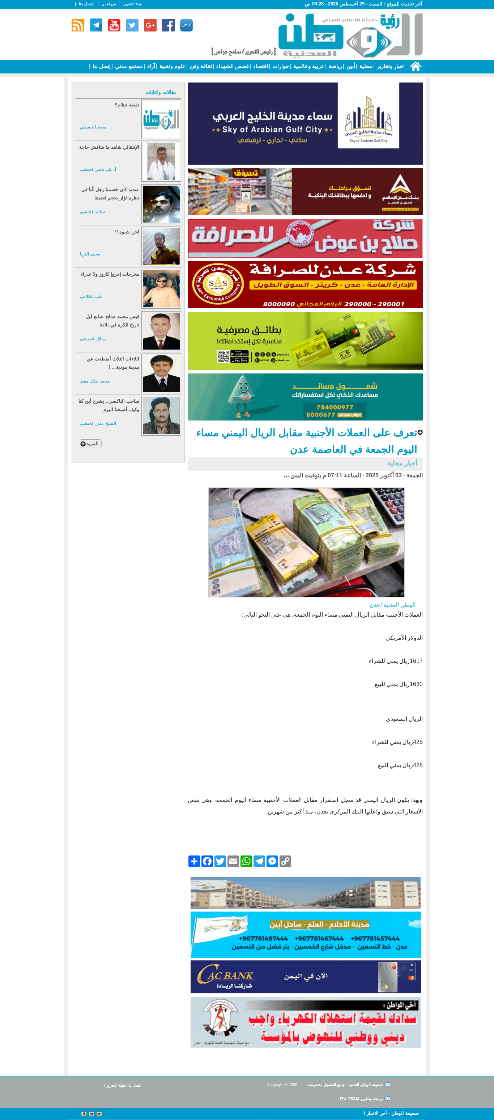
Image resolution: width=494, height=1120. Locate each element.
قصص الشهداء (232, 66)
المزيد (92, 443)
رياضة (334, 66)
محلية (365, 66)
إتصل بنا (101, 66)
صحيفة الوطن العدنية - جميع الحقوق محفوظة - (344, 1084)
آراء (150, 66)
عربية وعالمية (308, 66)
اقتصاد (260, 66)
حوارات (280, 66)
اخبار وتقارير (390, 66)
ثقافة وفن (200, 66)
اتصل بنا (134, 1085)
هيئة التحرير (132, 4)
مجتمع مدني (128, 66)
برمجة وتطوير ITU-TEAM (361, 1098)
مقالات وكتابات (161, 92)
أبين (350, 66)
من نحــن (109, 4)
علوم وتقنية (172, 66)
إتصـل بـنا (86, 4)
